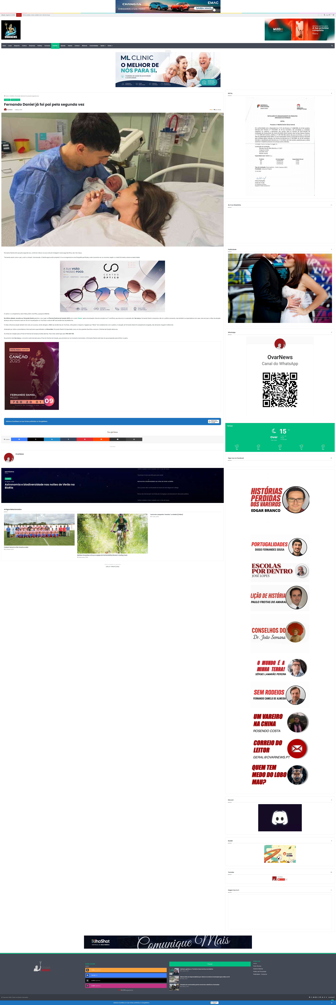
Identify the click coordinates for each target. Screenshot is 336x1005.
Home (7, 96)
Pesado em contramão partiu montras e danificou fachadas (199, 984)
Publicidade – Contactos (260, 974)
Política (40, 45)
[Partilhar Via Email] (117, 439)
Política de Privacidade (259, 971)
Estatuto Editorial (258, 968)
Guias (109, 45)
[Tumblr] (68, 439)
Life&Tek (54, 45)
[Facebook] (19, 439)
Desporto (17, 45)
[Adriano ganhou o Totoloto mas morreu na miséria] (174, 971)
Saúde (102, 45)
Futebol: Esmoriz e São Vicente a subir (16, 547)
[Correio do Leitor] (280, 748)
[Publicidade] (280, 322)
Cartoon (77, 45)
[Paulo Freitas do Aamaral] (280, 598)
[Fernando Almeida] (280, 694)
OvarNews (10, 109)
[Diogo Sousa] (280, 547)
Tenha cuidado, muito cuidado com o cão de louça (38, 484)
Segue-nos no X (233, 890)
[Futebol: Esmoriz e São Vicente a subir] (39, 530)
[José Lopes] (280, 572)
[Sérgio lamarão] (280, 667)
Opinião (63, 45)
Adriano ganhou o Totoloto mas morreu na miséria (196, 969)
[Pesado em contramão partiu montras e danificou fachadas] (174, 987)
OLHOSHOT (331, 997)
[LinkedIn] (52, 439)
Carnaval (47, 45)
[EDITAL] (280, 147)
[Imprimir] (134, 439)
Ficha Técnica (257, 966)
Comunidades (94, 45)
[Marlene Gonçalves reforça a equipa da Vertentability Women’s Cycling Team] (112, 534)
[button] (168, 1002)
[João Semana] (280, 633)
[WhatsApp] (280, 377)
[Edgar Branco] (280, 502)
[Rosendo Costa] (280, 722)
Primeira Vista (15, 100)
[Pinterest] (85, 439)
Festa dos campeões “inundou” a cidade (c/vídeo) (166, 514)
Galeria (70, 45)
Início (4, 45)
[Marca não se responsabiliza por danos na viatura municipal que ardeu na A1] (174, 979)
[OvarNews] (11, 30)
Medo (80, 318)
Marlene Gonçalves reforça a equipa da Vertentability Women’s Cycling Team (102, 555)
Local (10, 45)
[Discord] (280, 817)
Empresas (32, 45)
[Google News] (112, 432)
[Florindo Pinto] (280, 775)
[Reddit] (101, 439)
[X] (35, 439)
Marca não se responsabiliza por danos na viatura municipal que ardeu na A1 (205, 977)
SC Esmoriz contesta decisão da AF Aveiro (34, 15)
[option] (112, 485)
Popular (210, 964)
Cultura (24, 45)
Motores (84, 45)
